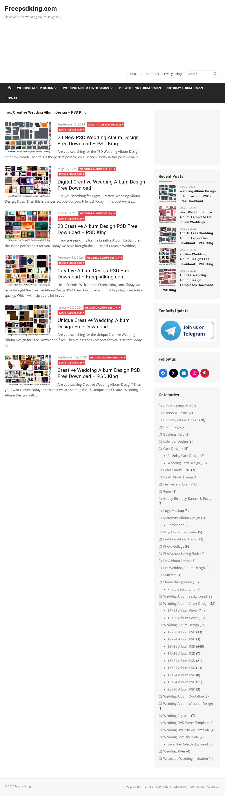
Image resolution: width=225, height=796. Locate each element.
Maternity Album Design (181, 518)
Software (170, 575)
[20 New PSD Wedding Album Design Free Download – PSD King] (29, 137)
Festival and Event (177, 484)
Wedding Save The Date (181, 737)
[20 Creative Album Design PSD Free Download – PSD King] (29, 226)
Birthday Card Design (183, 455)
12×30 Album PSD (181, 632)
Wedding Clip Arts (176, 715)
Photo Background (181, 589)
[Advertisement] (149, 33)
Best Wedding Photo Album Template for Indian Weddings (196, 217)
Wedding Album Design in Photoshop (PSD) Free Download (198, 196)
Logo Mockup (173, 510)
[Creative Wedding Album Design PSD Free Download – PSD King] (29, 370)
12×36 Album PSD (181, 646)
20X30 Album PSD (181, 689)
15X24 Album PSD (181, 660)
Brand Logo (172, 427)
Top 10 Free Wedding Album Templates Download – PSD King (196, 238)
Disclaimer (181, 787)
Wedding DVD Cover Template (186, 722)
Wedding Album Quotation (183, 696)
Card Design (172, 448)
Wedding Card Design (183, 463)
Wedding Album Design (35, 88)
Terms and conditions (157, 787)
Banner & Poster (175, 413)
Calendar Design (175, 441)
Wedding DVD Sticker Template (186, 730)
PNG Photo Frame (177, 560)
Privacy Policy (172, 74)
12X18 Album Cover (182, 610)
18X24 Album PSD (181, 682)
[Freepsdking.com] (10, 88)
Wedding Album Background (185, 596)
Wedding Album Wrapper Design (188, 703)
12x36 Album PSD (70, 129)
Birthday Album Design (184, 88)
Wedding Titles (174, 751)
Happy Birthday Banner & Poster (188, 498)
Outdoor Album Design (180, 539)
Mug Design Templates (180, 532)
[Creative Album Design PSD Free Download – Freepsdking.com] (29, 270)
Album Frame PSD (177, 405)
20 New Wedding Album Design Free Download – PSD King (196, 259)
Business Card (174, 434)
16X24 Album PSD (181, 667)
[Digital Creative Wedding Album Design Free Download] (29, 182)
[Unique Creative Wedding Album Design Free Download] (29, 320)
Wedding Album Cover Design (86, 88)
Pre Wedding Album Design (140, 88)
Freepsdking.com (31, 8)
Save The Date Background (187, 744)
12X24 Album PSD (181, 639)
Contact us (134, 74)
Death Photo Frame (178, 477)
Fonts (12, 98)
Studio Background (177, 582)
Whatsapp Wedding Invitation (185, 758)
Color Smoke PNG (176, 470)
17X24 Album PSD (181, 675)
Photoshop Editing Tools (181, 553)
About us (152, 74)
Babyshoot (175, 525)
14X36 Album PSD (181, 653)
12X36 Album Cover (182, 618)
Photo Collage (173, 546)
